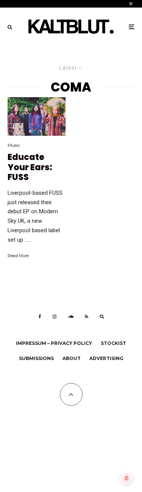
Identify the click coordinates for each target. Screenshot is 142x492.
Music (14, 145)
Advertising (106, 358)
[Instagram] (54, 316)
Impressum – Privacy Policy (54, 343)
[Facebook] (40, 316)
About (71, 358)
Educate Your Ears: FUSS (30, 167)
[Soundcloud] (70, 316)
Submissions (36, 358)
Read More (18, 255)
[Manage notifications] (126, 478)
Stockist (113, 343)
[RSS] (86, 316)
